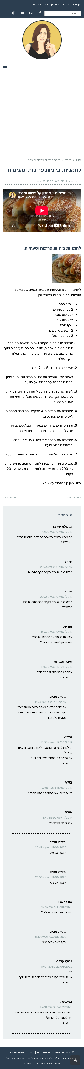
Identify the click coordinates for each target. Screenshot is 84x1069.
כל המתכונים (62, 4)
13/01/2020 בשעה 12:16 (56, 907)
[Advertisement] (42, 106)
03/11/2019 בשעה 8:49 (57, 817)
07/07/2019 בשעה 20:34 (56, 567)
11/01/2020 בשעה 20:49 (50, 847)
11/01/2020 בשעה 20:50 (50, 877)
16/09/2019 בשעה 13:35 (56, 788)
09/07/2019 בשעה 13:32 (56, 632)
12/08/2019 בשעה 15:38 (56, 742)
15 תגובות (41, 181)
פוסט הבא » (9, 497)
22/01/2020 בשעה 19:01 (56, 966)
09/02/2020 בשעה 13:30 (56, 1007)
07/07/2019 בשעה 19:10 (56, 532)
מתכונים (29, 1052)
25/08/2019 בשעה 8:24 (50, 702)
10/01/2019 (60, 181)
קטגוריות (48, 4)
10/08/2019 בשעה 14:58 (56, 667)
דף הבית (75, 4)
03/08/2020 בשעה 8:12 (50, 937)
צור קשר (36, 4)
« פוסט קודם (74, 497)
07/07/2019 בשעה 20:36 (56, 596)
